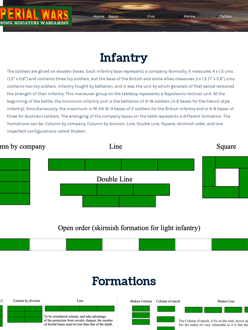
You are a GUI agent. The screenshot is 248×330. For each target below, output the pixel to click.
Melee (189, 16)
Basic (113, 16)
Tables (226, 16)
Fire (151, 16)
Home (99, 16)
